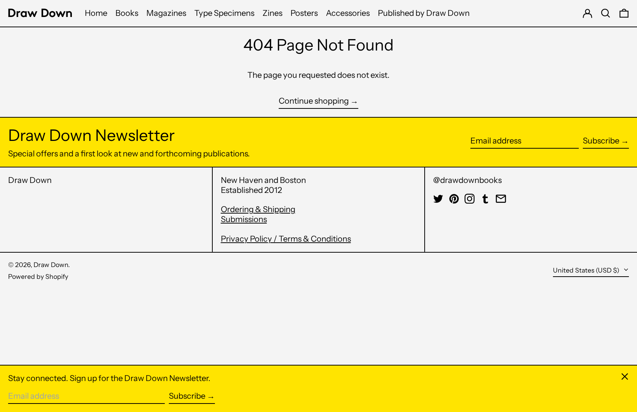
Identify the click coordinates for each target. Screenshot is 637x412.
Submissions (244, 219)
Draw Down (30, 180)
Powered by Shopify (38, 276)
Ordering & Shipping (258, 209)
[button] (606, 13)
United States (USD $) (587, 270)
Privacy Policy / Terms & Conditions (286, 239)
